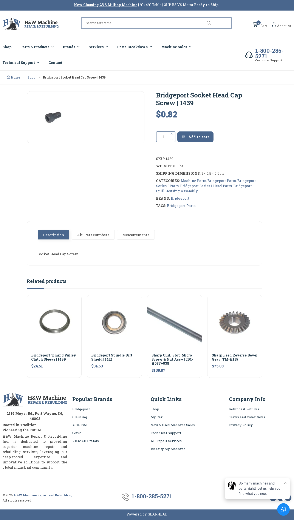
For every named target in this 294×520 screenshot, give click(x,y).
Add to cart (198, 136)
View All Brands (85, 441)
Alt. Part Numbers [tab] (93, 234)
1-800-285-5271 (269, 53)
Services (96, 47)
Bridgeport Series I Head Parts (206, 186)
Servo (76, 433)
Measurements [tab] (135, 234)
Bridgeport (180, 198)
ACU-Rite (79, 425)
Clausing (79, 417)
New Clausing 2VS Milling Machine (105, 4)
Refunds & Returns (244, 409)
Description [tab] (53, 234)
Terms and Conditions (247, 417)
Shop (7, 47)
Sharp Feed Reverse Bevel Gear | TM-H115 (234, 357)
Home (15, 77)
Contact (55, 62)
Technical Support (19, 62)
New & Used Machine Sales (173, 425)
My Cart (157, 417)
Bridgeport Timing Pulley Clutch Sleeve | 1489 (53, 357)
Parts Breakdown (132, 47)
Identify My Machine (168, 449)
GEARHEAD (157, 514)
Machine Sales (174, 47)
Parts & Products (35, 47)
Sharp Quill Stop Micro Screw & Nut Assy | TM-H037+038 (172, 359)
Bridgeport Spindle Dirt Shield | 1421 (111, 357)
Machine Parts (193, 180)
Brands (69, 47)
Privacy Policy (241, 425)
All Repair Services (166, 441)
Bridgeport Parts (221, 180)
